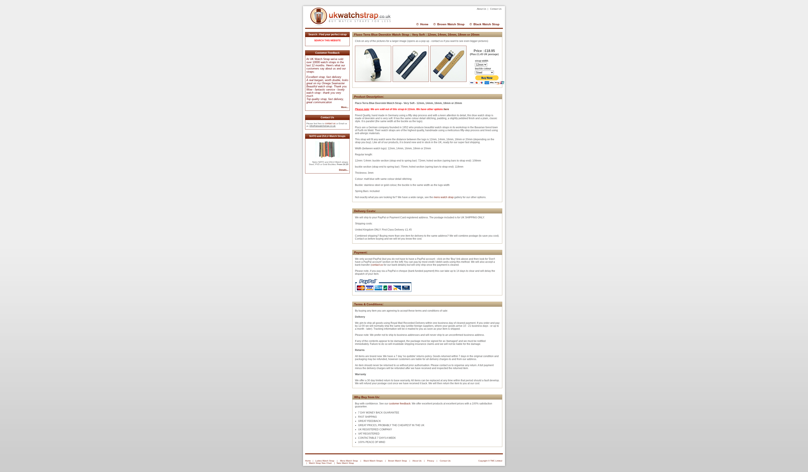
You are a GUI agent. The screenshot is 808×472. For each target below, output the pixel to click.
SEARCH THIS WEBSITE (327, 40)
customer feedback (400, 403)
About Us (482, 9)
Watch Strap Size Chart (320, 463)
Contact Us (496, 9)
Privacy (430, 461)
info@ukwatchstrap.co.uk (323, 126)
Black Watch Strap (486, 24)
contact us (330, 123)
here (446, 109)
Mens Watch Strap (349, 461)
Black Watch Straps (373, 461)
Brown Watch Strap (451, 24)
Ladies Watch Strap (324, 461)
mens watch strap (443, 197)
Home (424, 24)
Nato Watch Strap (345, 463)
